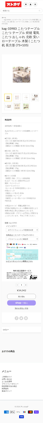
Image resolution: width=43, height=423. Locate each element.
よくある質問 (7, 381)
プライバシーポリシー (10, 384)
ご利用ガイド (7, 377)
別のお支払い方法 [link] (21, 308)
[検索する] (39, 11)
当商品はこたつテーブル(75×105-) (20, 235)
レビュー (6, 330)
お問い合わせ (7, 379)
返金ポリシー (7, 391)
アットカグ (24, 407)
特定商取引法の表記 (9, 386)
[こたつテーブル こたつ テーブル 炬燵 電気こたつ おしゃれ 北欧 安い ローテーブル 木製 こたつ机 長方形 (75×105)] (21, 74)
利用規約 (5, 389)
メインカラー (11, 226)
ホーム (4, 17)
